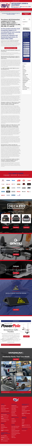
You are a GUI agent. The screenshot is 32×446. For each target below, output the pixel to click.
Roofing (23, 85)
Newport (2, 42)
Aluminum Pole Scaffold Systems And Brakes (5, 433)
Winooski (14, 41)
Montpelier (11, 41)
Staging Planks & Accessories (25, 404)
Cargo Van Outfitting (25, 78)
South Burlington (17, 40)
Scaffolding (24, 75)
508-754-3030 (25, 6)
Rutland (2, 41)
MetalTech (23, 69)
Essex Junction (5, 41)
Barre (13, 40)
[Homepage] (5, 5)
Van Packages (24, 70)
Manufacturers (24, 89)
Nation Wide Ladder (16, 1)
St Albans (8, 41)
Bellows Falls (16, 41)
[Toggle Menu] (1, 1)
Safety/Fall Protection (24, 418)
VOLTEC (23, 65)
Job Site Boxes (24, 86)
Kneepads (23, 66)
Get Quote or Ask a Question (26, 29)
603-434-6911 (16, 6)
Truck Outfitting (24, 77)
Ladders (23, 73)
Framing (3, 423)
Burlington (11, 40)
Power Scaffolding (25, 74)
